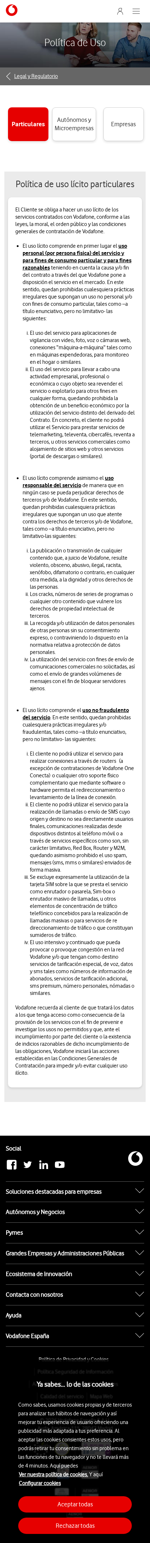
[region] (75, 1451)
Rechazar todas (75, 1525)
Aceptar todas (75, 1504)
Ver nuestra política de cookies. (53, 1474)
